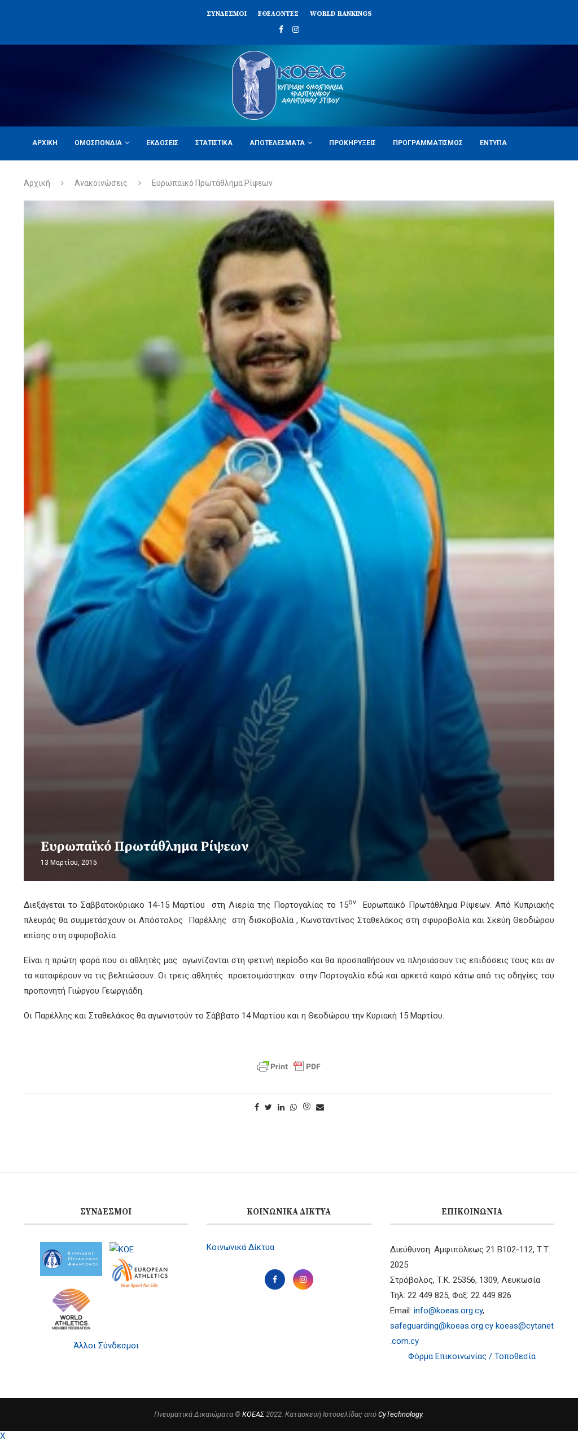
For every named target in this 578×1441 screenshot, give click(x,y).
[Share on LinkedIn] (281, 1107)
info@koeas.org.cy (448, 1310)
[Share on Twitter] (268, 1107)
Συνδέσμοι (227, 14)
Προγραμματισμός (428, 143)
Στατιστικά (214, 143)
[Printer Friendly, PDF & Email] (289, 1066)
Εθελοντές (278, 14)
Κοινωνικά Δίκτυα (240, 1247)
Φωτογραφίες (56, 176)
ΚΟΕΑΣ (253, 1414)
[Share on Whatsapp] (293, 1107)
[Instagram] (295, 29)
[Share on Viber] (306, 1107)
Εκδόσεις (162, 143)
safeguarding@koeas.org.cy (441, 1326)
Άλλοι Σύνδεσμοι (106, 1345)
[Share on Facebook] (257, 1107)
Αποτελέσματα (277, 143)
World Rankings (341, 14)
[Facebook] (281, 29)
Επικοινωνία (119, 176)
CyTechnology (400, 1414)
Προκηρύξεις (352, 143)
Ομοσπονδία (98, 143)
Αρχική (45, 143)
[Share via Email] (320, 1107)
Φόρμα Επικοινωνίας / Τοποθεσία (472, 1356)
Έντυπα (493, 143)
